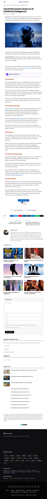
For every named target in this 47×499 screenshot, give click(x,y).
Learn (30, 455)
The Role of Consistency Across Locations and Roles (10, 261)
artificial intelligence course (17, 175)
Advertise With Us (20, 490)
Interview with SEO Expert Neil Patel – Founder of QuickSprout (32, 293)
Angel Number (22, 471)
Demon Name (37, 471)
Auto (12, 460)
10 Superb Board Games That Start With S (20, 407)
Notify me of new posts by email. (12, 327)
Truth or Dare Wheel (18, 478)
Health (19, 458)
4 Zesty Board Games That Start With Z (20, 388)
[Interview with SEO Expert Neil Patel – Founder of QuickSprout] (34, 285)
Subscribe (6, 349)
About (7, 490)
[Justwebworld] (24, 2)
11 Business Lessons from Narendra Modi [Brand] (33, 261)
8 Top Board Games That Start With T (19, 404)
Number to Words (15, 471)
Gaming (36, 458)
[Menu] (5, 2)
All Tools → (13, 472)
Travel (30, 458)
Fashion (6, 460)
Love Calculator (28, 470)
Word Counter (13, 470)
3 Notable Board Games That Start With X (20, 392)
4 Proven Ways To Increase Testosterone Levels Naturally (14, 223)
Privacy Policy (35, 490)
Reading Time (34, 470)
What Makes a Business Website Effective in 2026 (22, 376)
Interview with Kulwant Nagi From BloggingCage (11, 293)
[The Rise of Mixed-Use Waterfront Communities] (6, 384)
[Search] (42, 2)
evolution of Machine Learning (18, 118)
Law (28, 460)
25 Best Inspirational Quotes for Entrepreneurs (31, 277)
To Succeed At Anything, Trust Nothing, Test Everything (12, 277)
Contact (13, 490)
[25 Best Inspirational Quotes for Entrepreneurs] (34, 269)
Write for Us (33, 492)
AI (5, 463)
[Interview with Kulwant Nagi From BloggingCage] (13, 285)
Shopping (39, 460)
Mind (23, 460)
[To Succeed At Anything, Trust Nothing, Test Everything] (13, 269)
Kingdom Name (6, 472)
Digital (18, 455)
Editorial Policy (25, 492)
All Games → (33, 478)
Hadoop (18, 183)
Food (18, 460)
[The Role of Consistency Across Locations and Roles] (13, 253)
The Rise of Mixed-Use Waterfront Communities (21, 382)
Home (4, 5)
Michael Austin (13, 230)
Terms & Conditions (15, 492)
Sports (33, 460)
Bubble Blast (5, 478)
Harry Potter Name (30, 471)
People (35, 455)
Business (8, 5)
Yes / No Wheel (26, 478)
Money (24, 455)
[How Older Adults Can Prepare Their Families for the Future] (6, 372)
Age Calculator (6, 470)
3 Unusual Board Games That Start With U (20, 401)
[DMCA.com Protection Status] (23, 425)
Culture (13, 458)
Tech (6, 455)
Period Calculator (6, 471)
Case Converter (20, 470)
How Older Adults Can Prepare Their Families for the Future (24, 370)
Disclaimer (28, 490)
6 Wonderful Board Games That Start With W (21, 395)
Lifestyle (7, 458)
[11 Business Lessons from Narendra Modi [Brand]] (34, 253)
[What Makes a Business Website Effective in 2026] (6, 378)
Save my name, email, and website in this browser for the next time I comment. (21, 325)
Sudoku (11, 478)
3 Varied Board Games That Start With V (20, 398)
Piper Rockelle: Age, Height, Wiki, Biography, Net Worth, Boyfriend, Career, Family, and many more (33, 223)
